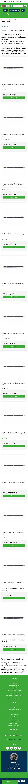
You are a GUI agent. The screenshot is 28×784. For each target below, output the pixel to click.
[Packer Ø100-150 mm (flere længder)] (14, 318)
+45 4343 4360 (17, 690)
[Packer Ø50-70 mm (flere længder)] (14, 169)
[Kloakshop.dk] (14, 6)
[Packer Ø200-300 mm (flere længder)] (14, 468)
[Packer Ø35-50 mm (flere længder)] (14, 119)
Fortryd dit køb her (14, 723)
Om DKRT (14, 707)
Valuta (22, 10)
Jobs (14, 716)
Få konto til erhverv (14, 10)
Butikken (14, 712)
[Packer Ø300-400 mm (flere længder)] (14, 517)
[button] (10, 782)
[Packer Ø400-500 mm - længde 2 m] (14, 567)
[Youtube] (11, 748)
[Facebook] (7, 748)
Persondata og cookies (14, 725)
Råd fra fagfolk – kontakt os (14, 709)
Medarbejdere (14, 714)
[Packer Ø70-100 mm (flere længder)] (14, 219)
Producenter (14, 718)
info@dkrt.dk (16, 694)
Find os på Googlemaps (15, 739)
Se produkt (14, 97)
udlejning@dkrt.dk (18, 695)
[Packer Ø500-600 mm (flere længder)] (14, 620)
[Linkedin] (15, 748)
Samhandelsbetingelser (14, 721)
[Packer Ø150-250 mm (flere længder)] (14, 418)
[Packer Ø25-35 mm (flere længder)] (14, 70)
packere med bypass (9, 43)
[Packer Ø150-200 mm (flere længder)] (14, 368)
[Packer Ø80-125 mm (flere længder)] (14, 269)
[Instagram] (19, 748)
